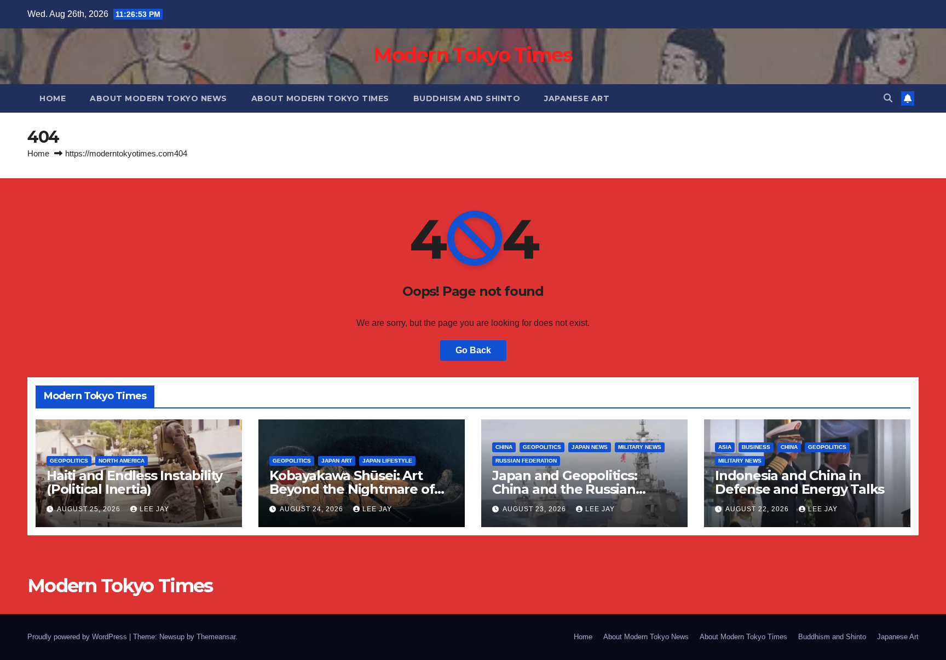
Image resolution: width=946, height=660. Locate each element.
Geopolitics (69, 461)
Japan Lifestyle (387, 461)
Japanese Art (576, 98)
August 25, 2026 (90, 509)
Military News (639, 447)
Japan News (590, 447)
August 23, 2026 (535, 509)
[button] (888, 98)
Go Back (473, 350)
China (503, 447)
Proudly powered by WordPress (78, 637)
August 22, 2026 (758, 509)
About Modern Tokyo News (158, 98)
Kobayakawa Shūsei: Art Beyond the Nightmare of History (351, 489)
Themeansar (216, 637)
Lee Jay (154, 509)
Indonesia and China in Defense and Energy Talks (799, 482)
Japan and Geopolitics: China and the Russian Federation (564, 489)
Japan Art (336, 461)
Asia (724, 447)
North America (122, 461)
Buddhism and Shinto (467, 98)
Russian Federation (526, 461)
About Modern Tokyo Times (320, 98)
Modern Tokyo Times (472, 55)
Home (52, 98)
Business (756, 447)
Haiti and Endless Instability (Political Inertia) (134, 482)
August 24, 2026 (312, 509)
